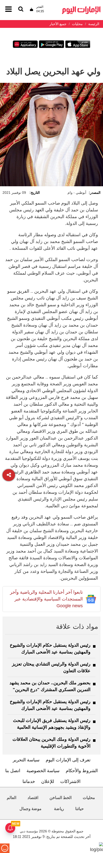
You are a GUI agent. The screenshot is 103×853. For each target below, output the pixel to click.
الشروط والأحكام (82, 770)
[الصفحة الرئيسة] (81, 7)
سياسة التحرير (26, 759)
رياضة (59, 809)
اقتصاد (33, 798)
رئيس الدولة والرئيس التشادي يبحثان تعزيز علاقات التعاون (51, 667)
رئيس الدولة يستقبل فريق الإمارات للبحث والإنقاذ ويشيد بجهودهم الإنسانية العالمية (51, 724)
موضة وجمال (31, 809)
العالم (11, 798)
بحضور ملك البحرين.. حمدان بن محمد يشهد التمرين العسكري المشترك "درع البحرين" (50, 686)
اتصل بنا (12, 770)
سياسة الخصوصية (43, 770)
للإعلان (47, 781)
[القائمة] (21, 9)
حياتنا (79, 809)
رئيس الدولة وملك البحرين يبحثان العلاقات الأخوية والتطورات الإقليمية (51, 743)
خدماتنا (28, 781)
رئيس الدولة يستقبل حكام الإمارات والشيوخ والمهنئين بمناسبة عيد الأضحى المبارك (50, 648)
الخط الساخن (61, 798)
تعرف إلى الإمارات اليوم (68, 759)
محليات (89, 798)
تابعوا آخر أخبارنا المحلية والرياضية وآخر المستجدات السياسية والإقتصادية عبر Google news (46, 599)
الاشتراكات (70, 781)
